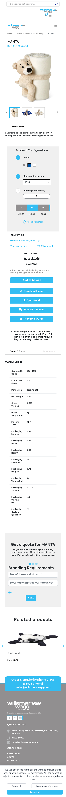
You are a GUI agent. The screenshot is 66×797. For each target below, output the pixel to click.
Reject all (16, 786)
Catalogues (14, 754)
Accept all (35, 792)
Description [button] (18, 127)
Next (31, 598)
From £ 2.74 (12, 660)
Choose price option (33, 176)
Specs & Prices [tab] (17, 351)
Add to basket (32, 280)
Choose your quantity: (34, 191)
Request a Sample (34, 310)
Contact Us (13, 760)
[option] (33, 646)
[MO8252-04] (30, 165)
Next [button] (63, 646)
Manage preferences (47, 786)
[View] (14, 112)
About (10, 757)
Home (9, 33)
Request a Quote (33, 319)
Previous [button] (2, 646)
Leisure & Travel (23, 33)
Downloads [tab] (49, 351)
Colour (26, 158)
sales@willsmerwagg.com (33, 687)
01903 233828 (18, 738)
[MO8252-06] (35, 165)
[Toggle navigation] (50, 16)
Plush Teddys (38, 33)
